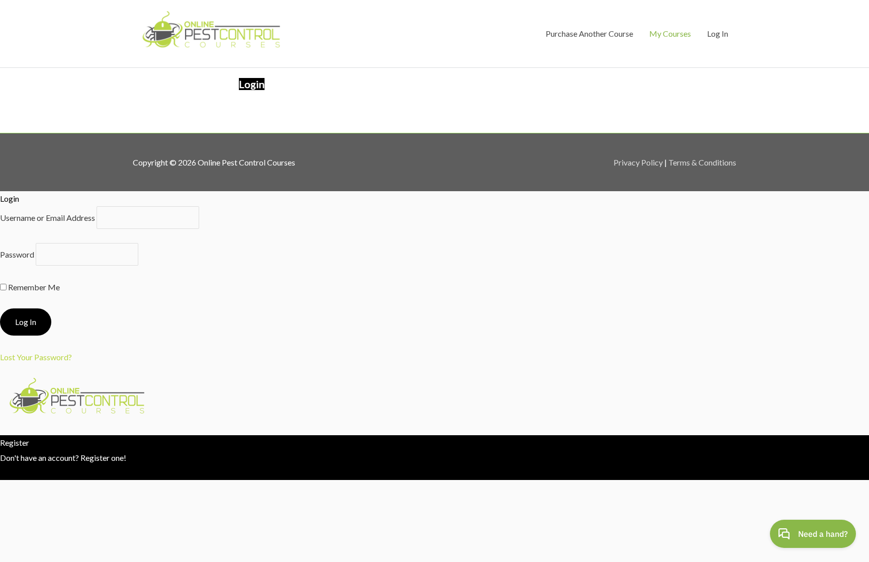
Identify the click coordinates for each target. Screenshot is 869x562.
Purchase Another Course (589, 33)
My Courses (670, 33)
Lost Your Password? (36, 357)
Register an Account (34, 472)
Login (252, 84)
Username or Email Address (47, 217)
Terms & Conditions (702, 162)
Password (17, 254)
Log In (717, 33)
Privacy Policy (638, 162)
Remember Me (33, 287)
